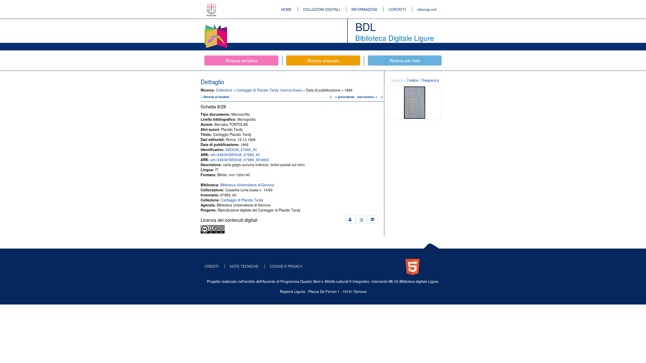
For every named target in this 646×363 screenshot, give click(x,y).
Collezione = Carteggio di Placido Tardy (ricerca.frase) (259, 90)
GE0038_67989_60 (241, 149)
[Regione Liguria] (211, 6)
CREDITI (211, 266)
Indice (413, 80)
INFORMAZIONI (364, 9)
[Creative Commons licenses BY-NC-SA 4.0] (213, 228)
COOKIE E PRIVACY (286, 266)
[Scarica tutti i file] (350, 219)
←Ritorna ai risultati (215, 97)
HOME (286, 9)
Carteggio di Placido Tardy (242, 199)
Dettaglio (397, 80)
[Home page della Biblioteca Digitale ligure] (216, 25)
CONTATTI (397, 9)
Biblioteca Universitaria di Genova (247, 184)
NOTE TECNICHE (244, 266)
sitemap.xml (427, 9)
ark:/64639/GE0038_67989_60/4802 (239, 159)
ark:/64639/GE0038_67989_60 (235, 154)
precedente (346, 97)
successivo (366, 97)
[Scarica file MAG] (361, 219)
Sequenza (430, 80)
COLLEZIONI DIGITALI (321, 9)
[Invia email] (372, 219)
